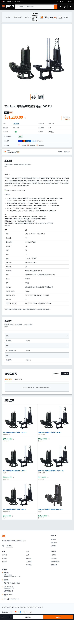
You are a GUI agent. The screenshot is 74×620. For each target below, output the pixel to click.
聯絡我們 (28, 565)
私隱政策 (53, 555)
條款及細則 (54, 558)
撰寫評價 (65, 373)
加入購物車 (28, 617)
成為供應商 (54, 542)
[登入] (70, 6)
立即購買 (58, 617)
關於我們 (28, 558)
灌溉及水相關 (17, 17)
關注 (61, 151)
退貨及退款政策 (55, 561)
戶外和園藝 (7, 17)
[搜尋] (55, 6)
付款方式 (4, 561)
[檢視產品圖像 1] (34, 97)
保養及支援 (54, 565)
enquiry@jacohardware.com (11, 599)
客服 (60, 17)
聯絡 (3, 617)
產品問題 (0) (18, 379)
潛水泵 (27, 17)
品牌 (27, 555)
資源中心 (4, 555)
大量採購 (53, 546)
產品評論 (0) (8, 379)
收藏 (10, 617)
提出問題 (56, 373)
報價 (6, 617)
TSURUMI (16, 124)
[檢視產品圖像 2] (40, 97)
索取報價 (53, 539)
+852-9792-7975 (8, 590)
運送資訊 (4, 558)
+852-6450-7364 (9, 587)
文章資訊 (28, 561)
